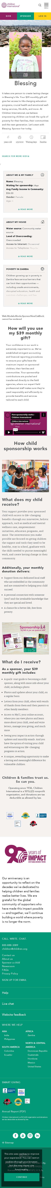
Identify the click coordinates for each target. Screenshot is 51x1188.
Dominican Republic (37, 1051)
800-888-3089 (10, 945)
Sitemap (9, 1143)
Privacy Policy (10, 974)
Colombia (8, 1051)
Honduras (31, 1059)
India (5, 1035)
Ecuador (7, 1055)
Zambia (30, 1035)
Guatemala (32, 1055)
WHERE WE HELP (12, 1025)
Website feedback (14, 1014)
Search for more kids (15, 156)
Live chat (8, 1003)
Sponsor (25, 16)
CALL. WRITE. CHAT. (14, 939)
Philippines (8, 1039)
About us (7, 959)
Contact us (8, 955)
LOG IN (43, 16)
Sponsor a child (11, 962)
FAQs (5, 970)
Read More (27, 209)
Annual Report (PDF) (14, 1111)
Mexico (30, 1063)
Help (5, 992)
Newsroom (8, 966)
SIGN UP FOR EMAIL (14, 980)
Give (8, 16)
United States (33, 1067)
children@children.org (14, 949)
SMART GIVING (11, 1082)
